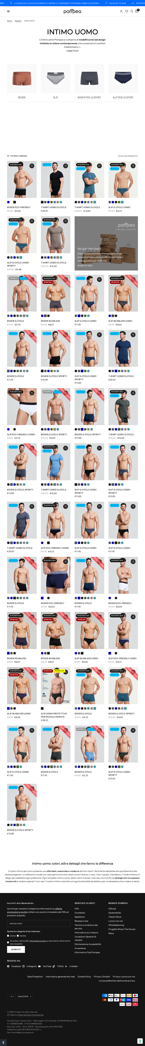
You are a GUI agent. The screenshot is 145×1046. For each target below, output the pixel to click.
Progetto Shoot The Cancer (122, 929)
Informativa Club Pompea (87, 952)
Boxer (22, 97)
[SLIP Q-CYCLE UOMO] (89, 293)
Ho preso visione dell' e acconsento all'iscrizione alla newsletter (40, 942)
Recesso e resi (81, 921)
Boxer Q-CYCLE (15, 321)
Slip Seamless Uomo (120, 321)
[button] (3, 1042)
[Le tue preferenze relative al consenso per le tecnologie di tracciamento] (140, 1041)
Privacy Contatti (102, 976)
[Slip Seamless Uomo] (123, 293)
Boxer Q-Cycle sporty (54, 376)
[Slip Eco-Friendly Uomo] (22, 406)
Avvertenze (80, 948)
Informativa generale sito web (60, 976)
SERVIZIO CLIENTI (85, 903)
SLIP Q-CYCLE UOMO (85, 321)
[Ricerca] (132, 11)
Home (9, 21)
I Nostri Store (114, 916)
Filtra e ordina (18, 156)
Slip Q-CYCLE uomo (119, 207)
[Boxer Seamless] (56, 293)
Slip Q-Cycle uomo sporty (18, 264)
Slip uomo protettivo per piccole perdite (54, 715)
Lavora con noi (115, 921)
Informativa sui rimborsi (86, 932)
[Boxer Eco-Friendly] (22, 179)
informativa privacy (38, 941)
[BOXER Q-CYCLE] (22, 348)
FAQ (77, 908)
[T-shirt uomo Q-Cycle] (56, 179)
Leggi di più (72, 50)
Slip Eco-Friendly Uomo (21, 434)
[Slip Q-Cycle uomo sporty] (22, 234)
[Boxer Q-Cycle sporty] (56, 348)
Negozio (18, 21)
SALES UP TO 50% (90, 3)
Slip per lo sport (123, 97)
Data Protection (35, 976)
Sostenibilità (114, 912)
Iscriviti (16, 949)
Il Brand (112, 908)
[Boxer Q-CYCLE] (22, 293)
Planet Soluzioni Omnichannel (30, 1015)
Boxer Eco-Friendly (18, 207)
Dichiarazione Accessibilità (88, 944)
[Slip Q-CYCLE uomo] (123, 179)
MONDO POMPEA (118, 903)
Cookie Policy (84, 976)
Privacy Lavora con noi (124, 976)
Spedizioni (80, 916)
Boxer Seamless (50, 321)
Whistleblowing (116, 925)
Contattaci (80, 912)
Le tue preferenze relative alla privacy (117, 980)
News (111, 933)
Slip (55, 97)
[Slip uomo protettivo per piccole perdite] (56, 685)
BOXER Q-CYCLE (15, 376)
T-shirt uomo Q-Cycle (53, 207)
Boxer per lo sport (89, 97)
